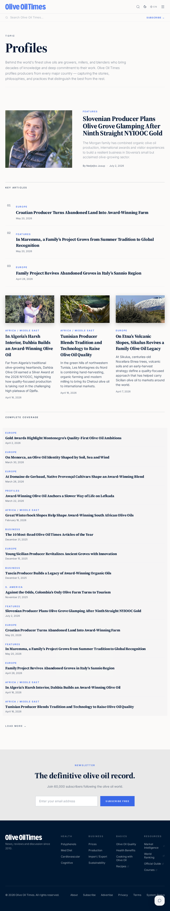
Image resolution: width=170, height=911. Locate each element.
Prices (93, 844)
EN (155, 6)
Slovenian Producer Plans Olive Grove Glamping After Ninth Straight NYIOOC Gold (122, 126)
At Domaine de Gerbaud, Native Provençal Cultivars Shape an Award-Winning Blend (74, 476)
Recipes (121, 866)
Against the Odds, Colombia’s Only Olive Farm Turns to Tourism (58, 592)
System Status (156, 895)
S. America (14, 587)
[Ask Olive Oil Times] (159, 900)
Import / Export (98, 856)
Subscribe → (156, 17)
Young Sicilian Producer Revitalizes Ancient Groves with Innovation (61, 553)
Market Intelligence (151, 845)
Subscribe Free (117, 801)
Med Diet (66, 850)
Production (95, 850)
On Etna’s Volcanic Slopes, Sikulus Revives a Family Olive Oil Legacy (140, 342)
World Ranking (149, 855)
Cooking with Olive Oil (124, 858)
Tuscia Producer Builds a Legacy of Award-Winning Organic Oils (58, 573)
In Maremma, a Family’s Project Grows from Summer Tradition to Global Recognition (85, 242)
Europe (21, 206)
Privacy (123, 895)
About (74, 895)
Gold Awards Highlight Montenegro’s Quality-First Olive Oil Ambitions (63, 437)
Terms (137, 895)
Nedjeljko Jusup (95, 165)
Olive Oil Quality (126, 844)
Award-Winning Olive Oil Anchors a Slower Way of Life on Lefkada (59, 495)
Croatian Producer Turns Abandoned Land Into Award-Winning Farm (82, 212)
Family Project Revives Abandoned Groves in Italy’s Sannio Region (78, 273)
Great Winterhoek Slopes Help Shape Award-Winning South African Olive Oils (69, 515)
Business (12, 529)
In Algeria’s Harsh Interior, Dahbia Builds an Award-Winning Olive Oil (29, 345)
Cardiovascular (70, 856)
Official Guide (152, 863)
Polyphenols (68, 844)
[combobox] (75, 17)
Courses (149, 869)
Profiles (12, 490)
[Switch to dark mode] (145, 6)
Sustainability (97, 862)
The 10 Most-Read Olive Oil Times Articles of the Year (49, 534)
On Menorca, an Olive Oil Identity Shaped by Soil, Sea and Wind (57, 457)
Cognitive (67, 862)
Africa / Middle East (22, 330)
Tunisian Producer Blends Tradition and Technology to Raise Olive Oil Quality (81, 345)
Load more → (16, 726)
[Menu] (162, 6)
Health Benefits (125, 850)
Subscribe (89, 895)
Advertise (107, 895)
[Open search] (138, 6)
